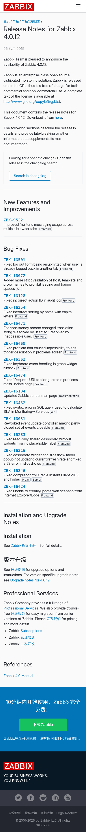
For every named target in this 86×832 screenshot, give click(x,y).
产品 (16, 21)
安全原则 (15, 813)
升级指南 (18, 569)
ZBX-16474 (14, 375)
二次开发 (28, 644)
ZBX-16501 (14, 259)
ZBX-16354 (14, 307)
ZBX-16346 (14, 470)
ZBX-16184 (14, 391)
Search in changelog (30, 176)
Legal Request (66, 813)
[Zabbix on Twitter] (18, 797)
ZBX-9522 (13, 220)
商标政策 (47, 813)
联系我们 (54, 619)
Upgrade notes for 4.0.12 (30, 580)
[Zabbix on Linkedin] (55, 797)
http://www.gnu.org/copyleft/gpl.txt (32, 101)
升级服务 (18, 613)
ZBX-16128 (14, 295)
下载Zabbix (43, 724)
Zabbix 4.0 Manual (18, 676)
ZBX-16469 (14, 343)
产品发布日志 (31, 21)
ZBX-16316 (14, 450)
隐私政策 (31, 813)
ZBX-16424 (14, 486)
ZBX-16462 (14, 402)
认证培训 (28, 637)
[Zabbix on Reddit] (43, 797)
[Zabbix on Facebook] (30, 797)
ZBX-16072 (14, 275)
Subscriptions (31, 630)
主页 (7, 21)
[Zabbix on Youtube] (67, 797)
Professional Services (21, 608)
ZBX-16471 (14, 323)
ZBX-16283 (14, 434)
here (58, 117)
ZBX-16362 (14, 359)
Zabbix (19, 7)
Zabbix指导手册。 (25, 545)
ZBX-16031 (14, 418)
